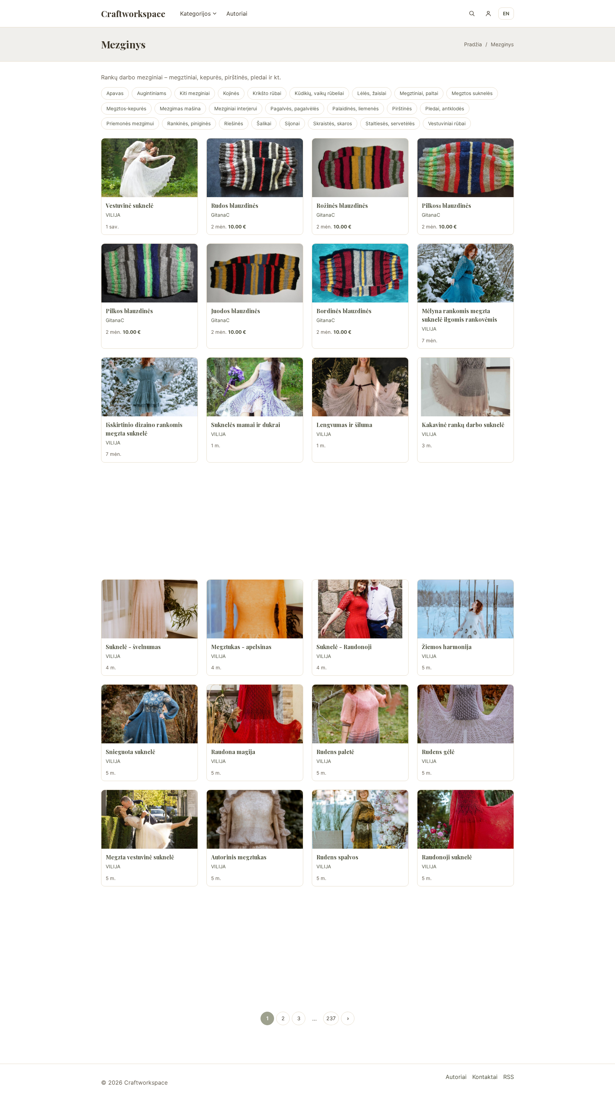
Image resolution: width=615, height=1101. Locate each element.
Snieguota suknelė (130, 751)
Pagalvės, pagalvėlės (294, 108)
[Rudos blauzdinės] (255, 167)
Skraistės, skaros (332, 123)
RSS (508, 1076)
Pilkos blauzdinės (129, 311)
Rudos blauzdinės (234, 205)
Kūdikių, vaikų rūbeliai (319, 93)
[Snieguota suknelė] (149, 714)
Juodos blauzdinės (235, 311)
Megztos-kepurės (126, 108)
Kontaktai (485, 1076)
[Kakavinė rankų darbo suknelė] (465, 387)
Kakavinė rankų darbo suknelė (463, 424)
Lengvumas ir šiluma (344, 424)
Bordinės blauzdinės (344, 311)
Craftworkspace (133, 13)
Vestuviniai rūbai (447, 123)
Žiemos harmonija (447, 646)
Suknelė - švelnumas (133, 646)
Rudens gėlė (438, 751)
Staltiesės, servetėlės (390, 123)
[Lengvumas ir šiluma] (360, 387)
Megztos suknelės (472, 93)
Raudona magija (233, 751)
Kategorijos (195, 13)
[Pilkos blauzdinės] (149, 273)
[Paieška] (472, 13)
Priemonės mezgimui (130, 123)
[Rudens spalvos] (360, 819)
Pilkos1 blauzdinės (446, 205)
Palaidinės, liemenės (355, 108)
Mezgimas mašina (180, 108)
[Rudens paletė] (360, 714)
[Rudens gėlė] (465, 714)
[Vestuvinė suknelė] (149, 167)
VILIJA (113, 215)
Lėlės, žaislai (371, 93)
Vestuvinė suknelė (129, 205)
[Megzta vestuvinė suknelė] (149, 819)
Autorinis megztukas (239, 857)
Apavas (114, 93)
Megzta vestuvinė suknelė (140, 857)
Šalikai (264, 123)
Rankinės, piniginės (189, 123)
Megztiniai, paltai (419, 93)
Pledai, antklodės (444, 108)
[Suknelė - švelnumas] (149, 609)
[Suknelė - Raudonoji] (360, 609)
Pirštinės (402, 108)
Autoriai (236, 13)
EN (506, 13)
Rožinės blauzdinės (342, 205)
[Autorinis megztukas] (255, 819)
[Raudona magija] (255, 714)
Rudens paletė (335, 751)
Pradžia (473, 44)
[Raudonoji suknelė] (465, 819)
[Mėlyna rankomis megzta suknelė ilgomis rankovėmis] (465, 273)
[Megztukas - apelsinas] (255, 609)
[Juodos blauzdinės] (255, 273)
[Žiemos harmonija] (465, 609)
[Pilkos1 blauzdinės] (465, 167)
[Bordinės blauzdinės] (360, 273)
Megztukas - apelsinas (241, 646)
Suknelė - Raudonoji (344, 646)
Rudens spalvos (337, 857)
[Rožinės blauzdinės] (360, 167)
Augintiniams (151, 93)
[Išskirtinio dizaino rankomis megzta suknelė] (149, 387)
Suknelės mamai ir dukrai (245, 424)
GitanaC (220, 215)
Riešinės (233, 123)
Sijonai (292, 123)
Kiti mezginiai (195, 93)
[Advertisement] (307, 521)
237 (331, 1018)
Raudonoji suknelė (447, 857)
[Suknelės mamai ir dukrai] (255, 387)
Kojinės (231, 93)
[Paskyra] (488, 13)
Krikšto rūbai (267, 93)
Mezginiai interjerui (235, 108)
